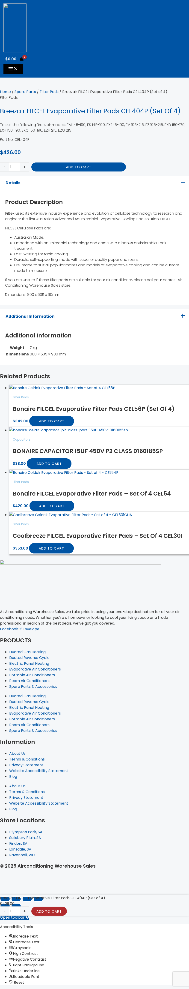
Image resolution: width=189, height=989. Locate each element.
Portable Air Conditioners (32, 675)
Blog (13, 776)
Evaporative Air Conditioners (35, 669)
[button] (14, 917)
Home (5, 91)
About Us (17, 753)
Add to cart (78, 167)
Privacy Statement (26, 765)
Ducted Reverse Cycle (29, 657)
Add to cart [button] (51, 421)
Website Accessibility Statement (38, 770)
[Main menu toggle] (13, 69)
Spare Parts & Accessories (33, 686)
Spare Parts (25, 91)
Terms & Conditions (27, 759)
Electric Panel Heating (29, 663)
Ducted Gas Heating (27, 652)
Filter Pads (49, 91)
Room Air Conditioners (29, 680)
